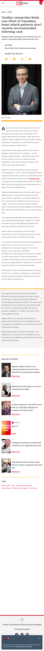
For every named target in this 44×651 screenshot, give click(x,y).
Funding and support (22, 629)
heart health (5, 485)
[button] (7, 59)
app (13, 485)
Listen (14, 433)
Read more (16, 376)
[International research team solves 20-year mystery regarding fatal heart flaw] (6, 465)
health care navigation (20, 488)
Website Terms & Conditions (24, 646)
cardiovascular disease (24, 485)
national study (34, 178)
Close (39, 640)
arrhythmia (33, 488)
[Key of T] (6, 428)
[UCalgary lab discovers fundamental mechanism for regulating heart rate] (6, 446)
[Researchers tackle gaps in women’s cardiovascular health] (6, 390)
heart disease (6, 488)
